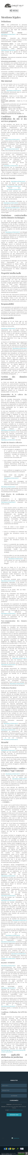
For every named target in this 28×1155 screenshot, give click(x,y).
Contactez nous (14, 1114)
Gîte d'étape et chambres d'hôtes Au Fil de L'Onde (14, 5)
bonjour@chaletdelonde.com (16, 1110)
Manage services (21, 1152)
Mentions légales (5, 1153)
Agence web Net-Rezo (6, 1154)
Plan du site (13, 1153)
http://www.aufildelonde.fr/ (8, 34)
